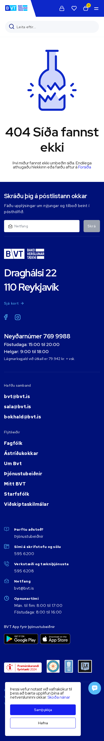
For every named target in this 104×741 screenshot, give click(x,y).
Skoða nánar (58, 697)
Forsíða (84, 167)
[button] (96, 8)
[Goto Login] (74, 8)
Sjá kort (11, 303)
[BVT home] (16, 10)
